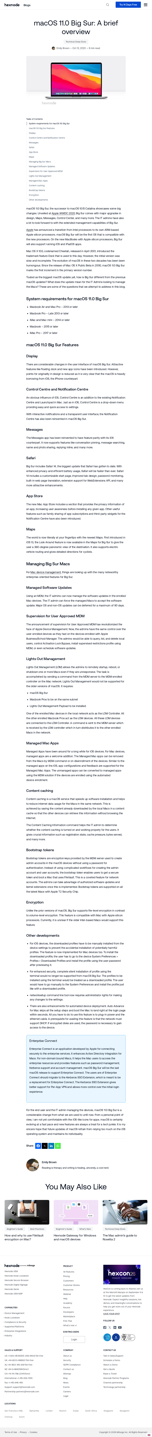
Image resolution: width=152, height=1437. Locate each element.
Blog (65, 1378)
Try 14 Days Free (128, 4)
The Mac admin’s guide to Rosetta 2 (120, 1237)
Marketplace (69, 1316)
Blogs (27, 5)
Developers (68, 1312)
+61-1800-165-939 (18, 1365)
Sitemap (67, 1373)
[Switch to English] (149, 1435)
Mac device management (45, 572)
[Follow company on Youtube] (120, 1327)
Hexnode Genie (12, 1289)
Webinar (67, 1294)
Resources (68, 1289)
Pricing (66, 1276)
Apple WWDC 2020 (63, 213)
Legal (65, 1396)
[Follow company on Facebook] (104, 1327)
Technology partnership (114, 1387)
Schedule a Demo (111, 1360)
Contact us (68, 1369)
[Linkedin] (51, 1146)
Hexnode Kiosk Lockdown (17, 1276)
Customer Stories (71, 1285)
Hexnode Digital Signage (16, 1285)
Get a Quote (109, 1369)
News (65, 1382)
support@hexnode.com (20, 1387)
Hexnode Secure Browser (17, 1280)
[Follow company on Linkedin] (114, 1327)
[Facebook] (38, 1146)
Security (67, 1360)
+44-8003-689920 (19, 1360)
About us (67, 1356)
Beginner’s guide (15, 1229)
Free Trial (67, 1321)
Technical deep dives (76, 42)
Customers (68, 1281)
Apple (29, 229)
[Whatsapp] (58, 1146)
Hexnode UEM (11, 1271)
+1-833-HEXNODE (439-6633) (24, 1356)
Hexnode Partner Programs (116, 1378)
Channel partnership (113, 1382)
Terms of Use (11, 1432)
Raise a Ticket (110, 1373)
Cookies (33, 1432)
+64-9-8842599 (17, 1369)
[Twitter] (45, 1146)
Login (74, 1339)
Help (65, 1298)
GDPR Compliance (72, 1365)
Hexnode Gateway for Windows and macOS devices (75, 1237)
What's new (69, 1325)
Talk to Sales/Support (113, 1356)
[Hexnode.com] (12, 5)
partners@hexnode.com (22, 1391)
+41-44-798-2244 (17, 1373)
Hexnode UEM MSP (14, 1293)
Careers (67, 1391)
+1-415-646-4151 (14, 1382)
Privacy (23, 1432)
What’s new (85, 1229)
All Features (68, 1272)
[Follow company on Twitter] (109, 1327)
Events (66, 1387)
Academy (67, 1303)
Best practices (37, 1229)
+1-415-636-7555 (19, 1378)
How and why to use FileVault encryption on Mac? (24, 1237)
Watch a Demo (110, 1365)
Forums (66, 1307)
